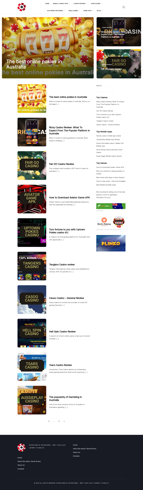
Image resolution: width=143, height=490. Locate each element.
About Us (21, 465)
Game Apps (87, 10)
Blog (99, 10)
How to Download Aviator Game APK (69, 197)
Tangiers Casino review (62, 264)
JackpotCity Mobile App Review (108, 139)
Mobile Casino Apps (60, 3)
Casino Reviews (79, 3)
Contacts (21, 469)
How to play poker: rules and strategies (110, 181)
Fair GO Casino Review (111, 69)
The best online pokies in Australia (34, 64)
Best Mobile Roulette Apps (106, 185)
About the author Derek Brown (29, 461)
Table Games (73, 10)
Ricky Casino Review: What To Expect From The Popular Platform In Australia (115, 34)
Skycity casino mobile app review (108, 136)
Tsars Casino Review (60, 365)
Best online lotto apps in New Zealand (110, 177)
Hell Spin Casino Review (62, 331)
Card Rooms (95, 3)
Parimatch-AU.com (103, 197)
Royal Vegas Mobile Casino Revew (109, 156)
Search (99, 86)
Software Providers (55, 10)
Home (47, 3)
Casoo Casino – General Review (66, 298)
